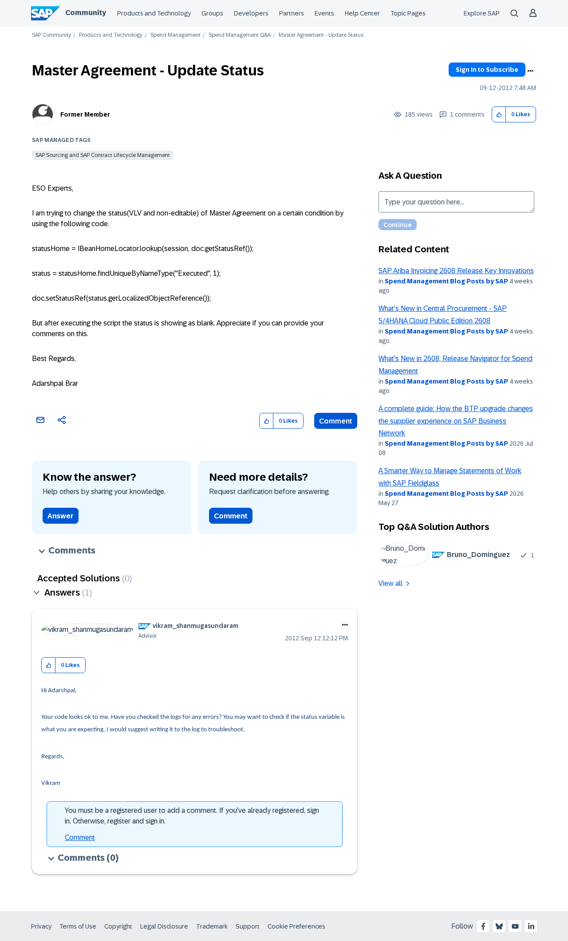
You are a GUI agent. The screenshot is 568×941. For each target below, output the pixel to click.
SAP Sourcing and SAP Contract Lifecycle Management (103, 155)
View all (390, 583)
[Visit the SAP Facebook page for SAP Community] (483, 926)
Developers (251, 13)
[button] (499, 114)
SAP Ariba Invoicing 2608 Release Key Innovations (456, 270)
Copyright (118, 926)
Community (85, 12)
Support (248, 926)
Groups (212, 13)
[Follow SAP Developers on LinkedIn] (531, 926)
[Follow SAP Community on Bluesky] (499, 926)
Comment (335, 421)
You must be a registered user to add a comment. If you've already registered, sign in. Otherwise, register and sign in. (192, 816)
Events (324, 13)
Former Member (85, 114)
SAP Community (51, 35)
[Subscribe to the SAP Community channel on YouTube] (515, 926)
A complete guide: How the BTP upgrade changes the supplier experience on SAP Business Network (456, 421)
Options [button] (530, 70)
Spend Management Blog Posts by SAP (446, 281)
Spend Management (175, 35)
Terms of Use (77, 926)
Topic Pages (408, 13)
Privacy (41, 926)
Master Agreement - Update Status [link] (321, 35)
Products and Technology (154, 13)
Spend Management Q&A (240, 35)
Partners (291, 13)
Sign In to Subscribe (487, 69)
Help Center (362, 13)
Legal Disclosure (164, 926)
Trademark (212, 926)
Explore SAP (482, 13)
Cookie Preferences (296, 926)
